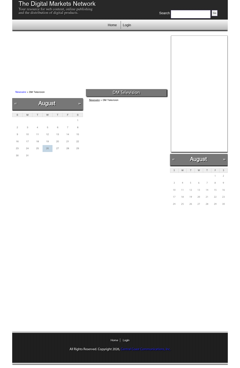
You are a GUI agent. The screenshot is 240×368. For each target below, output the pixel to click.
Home (112, 25)
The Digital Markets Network (57, 4)
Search (164, 13)
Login (127, 25)
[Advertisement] (89, 61)
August (46, 103)
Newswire (20, 92)
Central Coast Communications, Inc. (146, 349)
